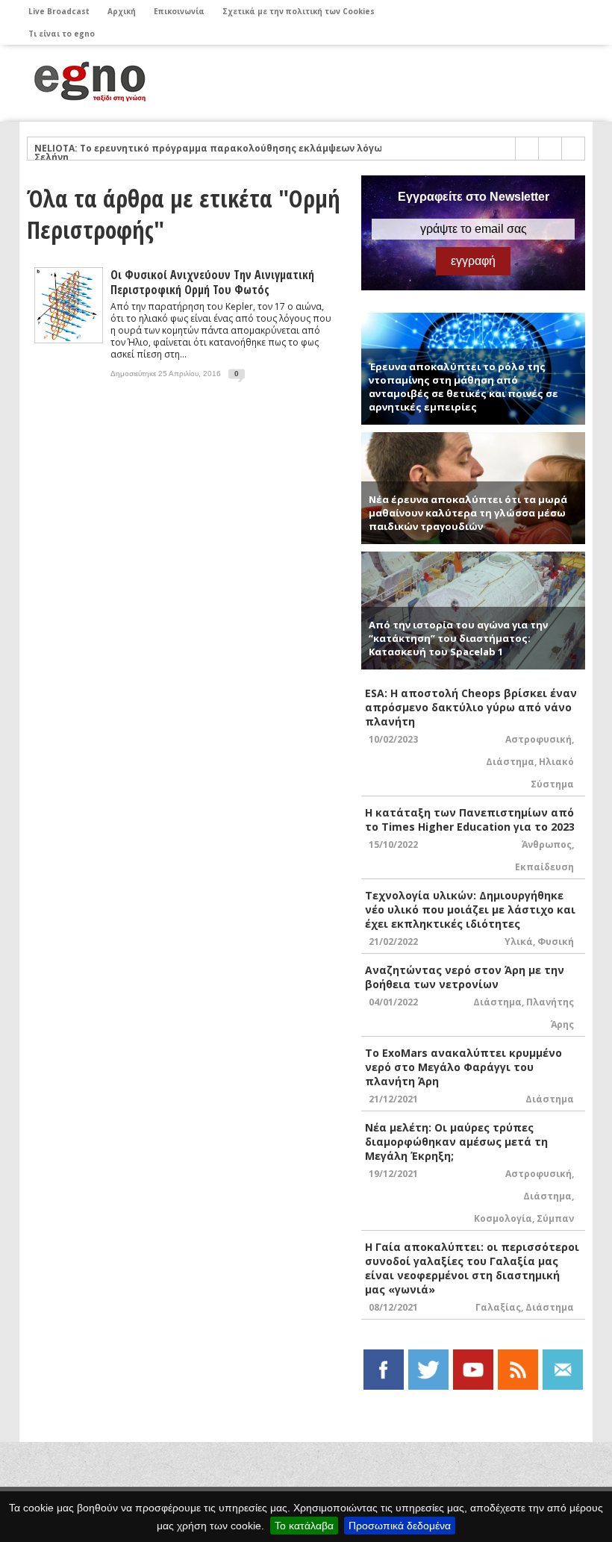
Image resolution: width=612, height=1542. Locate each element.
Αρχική (121, 11)
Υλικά (519, 941)
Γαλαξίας (498, 1307)
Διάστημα (510, 761)
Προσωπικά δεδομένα (400, 1526)
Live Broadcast (59, 11)
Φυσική (555, 941)
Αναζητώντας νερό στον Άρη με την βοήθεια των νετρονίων (464, 977)
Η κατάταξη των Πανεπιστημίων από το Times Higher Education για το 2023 (470, 819)
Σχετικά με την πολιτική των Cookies (298, 11)
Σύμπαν (555, 1218)
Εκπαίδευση (544, 867)
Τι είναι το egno (61, 33)
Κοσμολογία (503, 1218)
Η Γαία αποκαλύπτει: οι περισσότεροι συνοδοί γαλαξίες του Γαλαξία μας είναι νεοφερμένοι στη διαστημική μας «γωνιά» (472, 1268)
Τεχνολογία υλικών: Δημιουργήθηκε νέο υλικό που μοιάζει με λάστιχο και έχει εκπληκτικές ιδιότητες (470, 909)
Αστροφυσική (538, 739)
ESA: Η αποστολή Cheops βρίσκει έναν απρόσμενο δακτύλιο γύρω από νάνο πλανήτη (471, 707)
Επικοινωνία (179, 11)
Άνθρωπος (547, 844)
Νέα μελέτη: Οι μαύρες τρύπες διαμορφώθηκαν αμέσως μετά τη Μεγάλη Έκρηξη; (456, 1141)
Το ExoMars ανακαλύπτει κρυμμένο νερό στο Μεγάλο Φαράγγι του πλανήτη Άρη (463, 1067)
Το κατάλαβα (304, 1526)
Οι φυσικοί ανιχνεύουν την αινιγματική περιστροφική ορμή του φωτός (212, 282)
